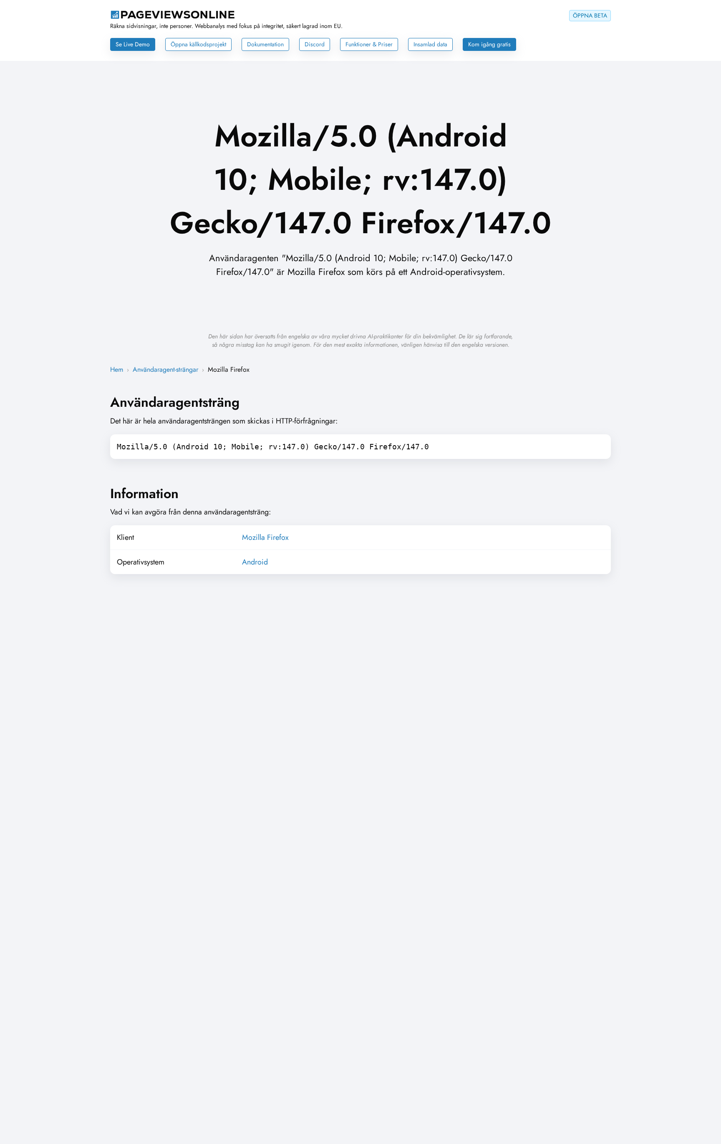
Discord (315, 44)
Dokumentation (265, 44)
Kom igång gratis (489, 44)
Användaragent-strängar (165, 369)
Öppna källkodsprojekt (198, 44)
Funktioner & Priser (369, 44)
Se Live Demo (133, 44)
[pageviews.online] (172, 17)
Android (255, 562)
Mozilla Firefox (265, 537)
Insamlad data (430, 44)
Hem (116, 369)
